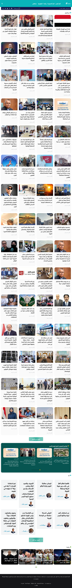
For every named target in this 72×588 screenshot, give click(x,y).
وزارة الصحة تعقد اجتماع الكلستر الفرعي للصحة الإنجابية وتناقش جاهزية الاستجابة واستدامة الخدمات (45, 32)
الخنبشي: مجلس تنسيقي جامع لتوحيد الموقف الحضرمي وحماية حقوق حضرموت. (10, 59)
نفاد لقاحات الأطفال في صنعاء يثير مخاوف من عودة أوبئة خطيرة (63, 141)
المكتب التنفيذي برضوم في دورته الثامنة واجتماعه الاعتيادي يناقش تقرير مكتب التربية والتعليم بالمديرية (45, 284)
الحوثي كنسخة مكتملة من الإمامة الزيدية (45, 515)
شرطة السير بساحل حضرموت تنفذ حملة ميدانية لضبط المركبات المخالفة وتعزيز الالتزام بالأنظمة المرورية (45, 425)
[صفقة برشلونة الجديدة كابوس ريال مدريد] (62, 557)
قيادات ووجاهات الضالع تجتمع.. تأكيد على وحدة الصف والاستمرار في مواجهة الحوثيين (62, 395)
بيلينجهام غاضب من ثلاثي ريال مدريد (46, 561)
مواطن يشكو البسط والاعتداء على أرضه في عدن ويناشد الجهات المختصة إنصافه (45, 171)
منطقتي (34, 3)
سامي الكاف (42, 495)
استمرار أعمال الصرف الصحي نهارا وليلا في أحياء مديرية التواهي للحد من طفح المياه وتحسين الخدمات (45, 257)
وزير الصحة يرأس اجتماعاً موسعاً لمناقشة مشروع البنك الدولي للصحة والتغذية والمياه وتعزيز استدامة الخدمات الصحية (45, 143)
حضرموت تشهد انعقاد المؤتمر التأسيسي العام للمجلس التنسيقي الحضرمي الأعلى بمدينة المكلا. (45, 115)
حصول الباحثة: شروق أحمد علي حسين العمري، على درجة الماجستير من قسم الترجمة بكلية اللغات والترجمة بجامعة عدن (63, 87)
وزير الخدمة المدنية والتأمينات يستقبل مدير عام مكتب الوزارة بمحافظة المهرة (27, 283)
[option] (61, 456)
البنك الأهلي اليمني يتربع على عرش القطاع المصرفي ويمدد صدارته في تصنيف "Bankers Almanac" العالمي (63, 173)
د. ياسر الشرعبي (24, 531)
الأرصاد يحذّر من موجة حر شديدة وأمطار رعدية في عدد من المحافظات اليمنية (45, 200)
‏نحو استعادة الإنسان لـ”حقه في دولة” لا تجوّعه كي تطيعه (10, 487)
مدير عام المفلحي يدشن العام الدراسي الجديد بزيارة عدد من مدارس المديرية (27, 256)
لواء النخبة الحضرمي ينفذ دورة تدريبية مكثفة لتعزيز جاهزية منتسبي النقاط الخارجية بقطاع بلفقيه (46, 311)
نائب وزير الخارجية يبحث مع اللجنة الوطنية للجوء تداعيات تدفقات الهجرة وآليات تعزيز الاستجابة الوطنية (27, 142)
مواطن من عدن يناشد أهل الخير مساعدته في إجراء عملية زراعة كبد (27, 85)
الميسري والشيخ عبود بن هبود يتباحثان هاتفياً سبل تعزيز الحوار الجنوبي (63, 310)
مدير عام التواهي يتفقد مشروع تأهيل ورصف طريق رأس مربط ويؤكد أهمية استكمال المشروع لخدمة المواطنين (45, 396)
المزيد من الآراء (36, 540)
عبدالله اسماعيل (42, 525)
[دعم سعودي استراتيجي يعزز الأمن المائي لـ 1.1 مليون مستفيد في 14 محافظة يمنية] (61, 452)
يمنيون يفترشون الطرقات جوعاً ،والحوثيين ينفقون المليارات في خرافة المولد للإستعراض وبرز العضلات (9, 519)
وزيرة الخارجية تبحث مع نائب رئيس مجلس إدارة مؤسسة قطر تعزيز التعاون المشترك (9, 423)
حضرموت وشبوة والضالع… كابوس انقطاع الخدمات (63, 228)
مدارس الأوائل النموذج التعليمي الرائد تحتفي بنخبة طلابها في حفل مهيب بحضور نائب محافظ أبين (10, 284)
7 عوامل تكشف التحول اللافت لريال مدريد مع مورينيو (28, 560)
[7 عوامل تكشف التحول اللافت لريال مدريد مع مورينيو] (27, 557)
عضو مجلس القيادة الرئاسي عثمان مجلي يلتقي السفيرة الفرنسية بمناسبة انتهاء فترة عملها (27, 395)
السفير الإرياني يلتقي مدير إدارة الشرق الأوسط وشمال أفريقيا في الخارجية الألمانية (27, 31)
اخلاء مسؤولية (33, 583)
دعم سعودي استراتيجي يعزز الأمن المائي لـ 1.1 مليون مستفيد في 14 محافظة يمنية (61, 461)
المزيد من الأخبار (36, 439)
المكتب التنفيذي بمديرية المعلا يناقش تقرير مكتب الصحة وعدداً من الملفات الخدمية (10, 86)
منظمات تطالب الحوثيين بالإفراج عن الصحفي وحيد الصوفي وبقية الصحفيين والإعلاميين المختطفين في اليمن (10, 202)
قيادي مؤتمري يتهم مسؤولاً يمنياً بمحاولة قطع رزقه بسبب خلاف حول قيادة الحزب (10, 172)
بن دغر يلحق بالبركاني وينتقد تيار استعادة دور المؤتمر (9, 113)
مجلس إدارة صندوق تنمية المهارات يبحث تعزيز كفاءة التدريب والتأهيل (27, 367)
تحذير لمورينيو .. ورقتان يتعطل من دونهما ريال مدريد (10, 560)
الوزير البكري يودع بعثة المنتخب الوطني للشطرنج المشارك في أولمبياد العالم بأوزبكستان (63, 368)
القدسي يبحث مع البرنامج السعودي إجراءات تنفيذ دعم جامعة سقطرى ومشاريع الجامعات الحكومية (27, 462)
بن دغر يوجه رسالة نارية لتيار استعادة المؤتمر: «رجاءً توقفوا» (63, 283)
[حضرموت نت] (68, 3)
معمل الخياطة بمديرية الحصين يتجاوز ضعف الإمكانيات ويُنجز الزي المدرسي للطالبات (28, 201)
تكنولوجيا (40, 3)
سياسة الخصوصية (40, 583)
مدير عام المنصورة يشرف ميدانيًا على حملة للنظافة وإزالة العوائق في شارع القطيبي (28, 172)
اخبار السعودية (51, 3)
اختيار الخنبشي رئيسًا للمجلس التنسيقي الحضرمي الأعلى (45, 84)
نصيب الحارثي (59, 496)
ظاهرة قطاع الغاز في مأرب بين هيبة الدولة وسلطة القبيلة (63, 487)
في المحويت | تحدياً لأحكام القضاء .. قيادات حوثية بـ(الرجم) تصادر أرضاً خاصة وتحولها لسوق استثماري (27, 341)
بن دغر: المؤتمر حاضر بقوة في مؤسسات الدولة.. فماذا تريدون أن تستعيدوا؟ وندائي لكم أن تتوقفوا (63, 257)
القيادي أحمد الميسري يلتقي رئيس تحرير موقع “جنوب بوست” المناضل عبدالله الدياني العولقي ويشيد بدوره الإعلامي (63, 425)
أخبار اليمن (58, 3)
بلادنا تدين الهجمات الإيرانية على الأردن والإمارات (63, 30)
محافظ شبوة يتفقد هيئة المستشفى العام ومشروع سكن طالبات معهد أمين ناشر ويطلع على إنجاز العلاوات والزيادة (10, 463)
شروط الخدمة (27, 583)
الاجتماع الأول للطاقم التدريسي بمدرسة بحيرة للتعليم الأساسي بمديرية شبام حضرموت (64, 59)
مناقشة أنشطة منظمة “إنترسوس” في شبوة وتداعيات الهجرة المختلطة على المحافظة (63, 115)
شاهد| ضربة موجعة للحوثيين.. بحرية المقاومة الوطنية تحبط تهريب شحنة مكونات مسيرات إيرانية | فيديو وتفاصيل (10, 396)
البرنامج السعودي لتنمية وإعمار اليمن (58, 446)
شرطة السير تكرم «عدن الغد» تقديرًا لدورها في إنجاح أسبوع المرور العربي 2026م (62, 200)
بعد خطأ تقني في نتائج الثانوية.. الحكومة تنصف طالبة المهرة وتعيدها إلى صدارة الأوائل (10, 341)
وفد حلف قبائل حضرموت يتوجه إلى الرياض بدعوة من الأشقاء (27, 310)
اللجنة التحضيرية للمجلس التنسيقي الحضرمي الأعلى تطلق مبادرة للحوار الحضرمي (45, 367)
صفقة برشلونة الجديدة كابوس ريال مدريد (63, 561)
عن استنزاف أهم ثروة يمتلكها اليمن (63, 514)
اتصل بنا (22, 583)
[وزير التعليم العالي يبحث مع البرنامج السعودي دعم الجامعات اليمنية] (44, 453)
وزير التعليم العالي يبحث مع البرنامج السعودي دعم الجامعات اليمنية (45, 462)
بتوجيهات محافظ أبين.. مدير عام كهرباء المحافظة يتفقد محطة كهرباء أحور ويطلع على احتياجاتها (9, 142)
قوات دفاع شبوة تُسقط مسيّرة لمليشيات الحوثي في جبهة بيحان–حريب (10, 31)
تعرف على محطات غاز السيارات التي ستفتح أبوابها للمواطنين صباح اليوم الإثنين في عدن (45, 341)
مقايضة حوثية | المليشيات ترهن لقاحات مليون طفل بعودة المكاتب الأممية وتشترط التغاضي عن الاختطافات (10, 312)
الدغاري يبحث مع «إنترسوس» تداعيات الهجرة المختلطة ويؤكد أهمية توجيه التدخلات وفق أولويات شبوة (27, 115)
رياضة (45, 3)
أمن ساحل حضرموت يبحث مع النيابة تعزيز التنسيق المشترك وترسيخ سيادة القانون (63, 341)
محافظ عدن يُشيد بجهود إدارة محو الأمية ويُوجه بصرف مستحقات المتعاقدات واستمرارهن (27, 424)
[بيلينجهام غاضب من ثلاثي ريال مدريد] (44, 557)
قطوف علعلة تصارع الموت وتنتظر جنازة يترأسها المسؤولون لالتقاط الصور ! (10, 229)
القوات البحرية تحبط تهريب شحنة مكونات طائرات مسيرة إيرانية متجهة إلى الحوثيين (9, 367)
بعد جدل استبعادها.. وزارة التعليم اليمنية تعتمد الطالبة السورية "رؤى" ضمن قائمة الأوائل (10, 257)
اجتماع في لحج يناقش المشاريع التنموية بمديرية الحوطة (28, 58)
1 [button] (36, 567)
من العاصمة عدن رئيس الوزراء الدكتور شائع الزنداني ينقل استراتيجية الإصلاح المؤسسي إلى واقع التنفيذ (27, 519)
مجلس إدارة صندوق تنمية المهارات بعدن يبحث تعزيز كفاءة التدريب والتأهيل (45, 58)
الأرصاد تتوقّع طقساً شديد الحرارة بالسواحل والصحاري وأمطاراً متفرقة (27, 229)
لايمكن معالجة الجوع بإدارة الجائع (45, 484)
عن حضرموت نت (48, 583)
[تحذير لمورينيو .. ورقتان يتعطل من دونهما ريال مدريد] (9, 557)
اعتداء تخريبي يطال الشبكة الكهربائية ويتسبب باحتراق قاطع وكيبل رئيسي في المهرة (45, 230)
